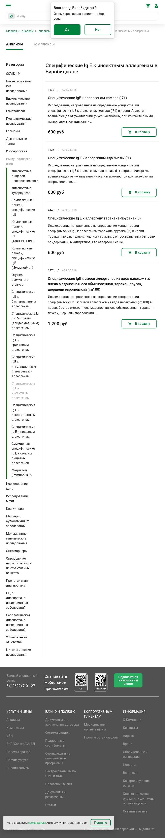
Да (67, 30)
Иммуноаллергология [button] (19, 161)
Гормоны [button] (13, 131)
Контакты (130, 728)
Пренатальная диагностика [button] (17, 583)
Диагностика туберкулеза (21, 190)
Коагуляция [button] (15, 509)
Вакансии (130, 773)
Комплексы (44, 44)
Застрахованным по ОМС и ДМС (60, 773)
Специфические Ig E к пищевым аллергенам (23, 431)
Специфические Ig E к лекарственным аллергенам (24, 412)
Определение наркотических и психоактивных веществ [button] (18, 566)
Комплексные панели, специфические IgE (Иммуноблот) (23, 258)
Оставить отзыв (135, 811)
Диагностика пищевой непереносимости (25, 176)
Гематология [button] (16, 111)
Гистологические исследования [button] (18, 121)
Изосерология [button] (16, 151)
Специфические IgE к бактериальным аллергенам (24, 299)
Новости (129, 765)
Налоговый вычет (58, 784)
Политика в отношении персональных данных (119, 829)
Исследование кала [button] (17, 486)
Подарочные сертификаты (55, 743)
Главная (11, 31)
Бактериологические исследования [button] (19, 86)
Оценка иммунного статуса (20, 279)
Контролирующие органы (136, 783)
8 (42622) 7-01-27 (20, 686)
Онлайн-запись (17, 768)
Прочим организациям (101, 737)
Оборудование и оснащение (135, 754)
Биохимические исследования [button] (18, 101)
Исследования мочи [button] (17, 498)
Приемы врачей (18, 752)
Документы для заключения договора (62, 722)
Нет (98, 30)
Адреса (128, 736)
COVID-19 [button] (13, 74)
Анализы (28, 31)
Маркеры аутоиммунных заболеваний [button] (17, 521)
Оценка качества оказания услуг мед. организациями (138, 798)
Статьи (50, 805)
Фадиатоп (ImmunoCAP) (22, 472)
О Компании (132, 720)
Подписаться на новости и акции (128, 680)
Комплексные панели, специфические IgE (23, 207)
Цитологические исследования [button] (18, 652)
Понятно (100, 823)
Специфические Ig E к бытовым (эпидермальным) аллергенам (25, 321)
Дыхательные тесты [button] (16, 141)
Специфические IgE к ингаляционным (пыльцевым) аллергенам (24, 366)
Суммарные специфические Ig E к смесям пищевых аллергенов (23, 453)
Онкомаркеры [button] (16, 551)
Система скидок (57, 732)
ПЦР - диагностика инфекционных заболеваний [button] (17, 600)
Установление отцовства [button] (16, 639)
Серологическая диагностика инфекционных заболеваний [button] (18, 622)
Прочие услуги (17, 760)
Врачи (127, 744)
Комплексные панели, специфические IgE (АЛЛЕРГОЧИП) (23, 231)
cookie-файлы (37, 822)
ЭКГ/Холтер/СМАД (20, 744)
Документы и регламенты (55, 794)
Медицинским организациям (95, 727)
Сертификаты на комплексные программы (57, 758)
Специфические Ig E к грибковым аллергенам (23, 342)
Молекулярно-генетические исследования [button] (16, 538)
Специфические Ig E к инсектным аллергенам (23, 391)
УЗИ (9, 736)
